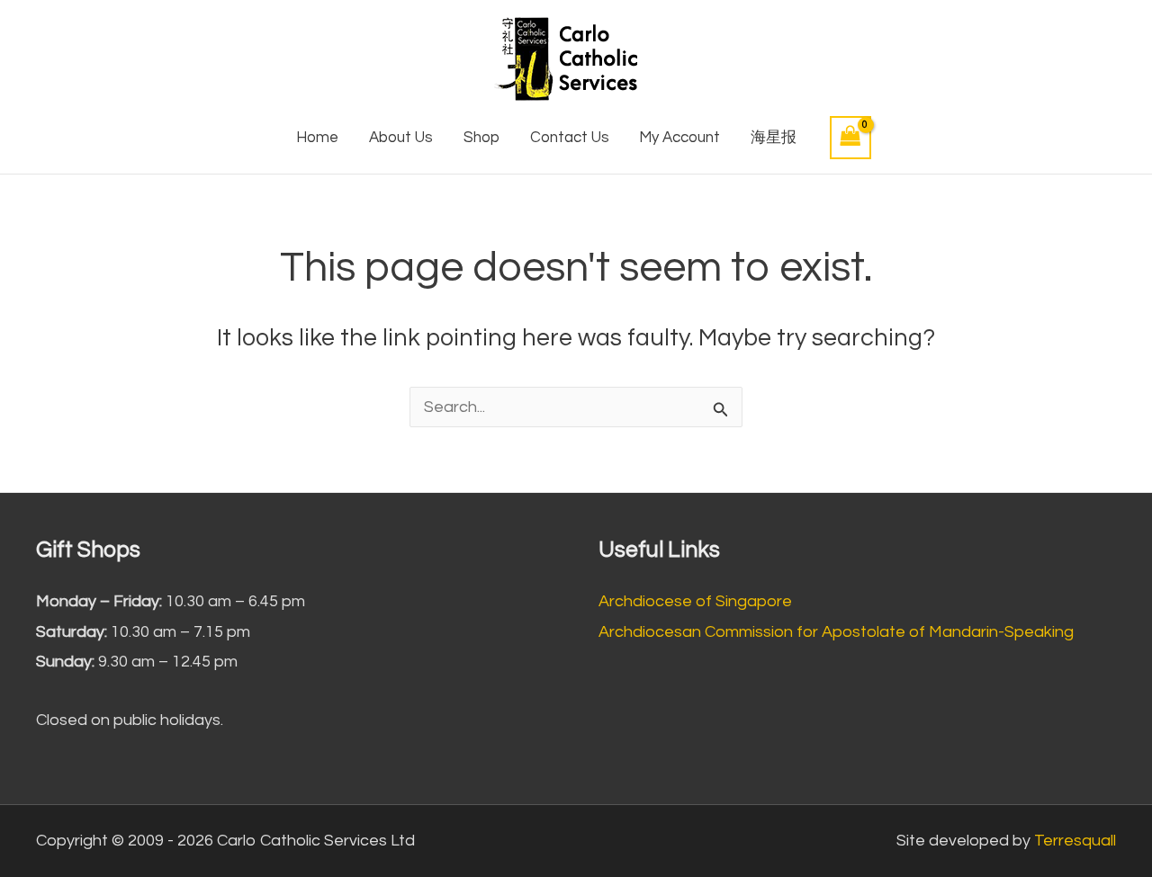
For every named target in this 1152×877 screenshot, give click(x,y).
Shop (482, 138)
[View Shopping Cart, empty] (850, 137)
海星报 (773, 138)
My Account (679, 138)
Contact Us (569, 138)
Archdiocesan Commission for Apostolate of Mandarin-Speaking (836, 631)
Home (317, 138)
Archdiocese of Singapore (695, 601)
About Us (401, 138)
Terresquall (1075, 840)
